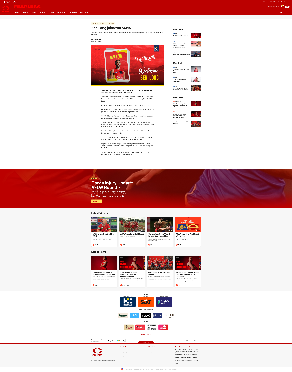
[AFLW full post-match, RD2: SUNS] (104, 232)
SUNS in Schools (152, 355)
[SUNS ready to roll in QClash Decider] (187, 124)
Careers (150, 349)
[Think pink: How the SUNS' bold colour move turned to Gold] (187, 70)
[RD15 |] (187, 44)
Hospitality (72, 12)
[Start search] (281, 12)
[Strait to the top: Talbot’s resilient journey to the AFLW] (187, 104)
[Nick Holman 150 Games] (187, 35)
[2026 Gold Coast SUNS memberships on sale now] (187, 88)
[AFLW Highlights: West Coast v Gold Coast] (188, 232)
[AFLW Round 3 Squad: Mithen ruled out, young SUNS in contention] (188, 271)
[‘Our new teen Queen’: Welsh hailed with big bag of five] (160, 232)
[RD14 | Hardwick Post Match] (187, 54)
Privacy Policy (111, 360)
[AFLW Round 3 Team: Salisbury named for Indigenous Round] (187, 114)
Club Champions (124, 352)
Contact (150, 352)
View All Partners (145, 334)
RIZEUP (272, 1)
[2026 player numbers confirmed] (187, 79)
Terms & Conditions (139, 369)
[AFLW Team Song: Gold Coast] (132, 232)
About (121, 349)
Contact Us (129, 369)
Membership (61, 12)
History (122, 355)
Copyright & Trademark (161, 369)
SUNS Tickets (84, 12)
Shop (279, 1)
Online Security (173, 369)
